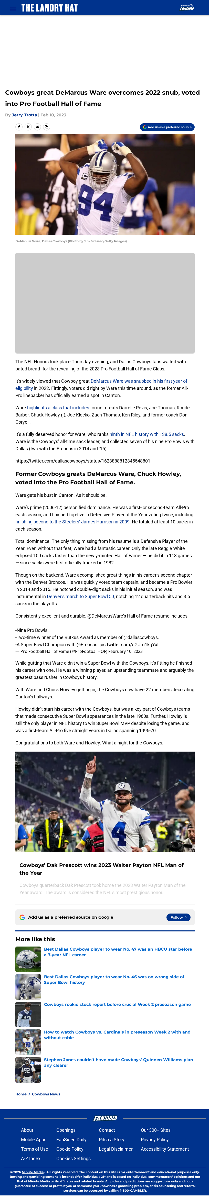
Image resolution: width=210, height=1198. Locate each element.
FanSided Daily (71, 1139)
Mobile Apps (33, 1139)
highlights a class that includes (57, 407)
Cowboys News (46, 1094)
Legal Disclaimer (116, 1149)
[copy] (46, 126)
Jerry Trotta (24, 115)
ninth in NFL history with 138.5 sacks (147, 434)
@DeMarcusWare (105, 616)
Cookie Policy (69, 1149)
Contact (107, 1130)
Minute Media (33, 1172)
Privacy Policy (155, 1139)
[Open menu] (13, 8)
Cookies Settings (73, 1158)
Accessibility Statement (165, 1149)
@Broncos (87, 644)
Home (21, 1094)
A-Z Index (30, 1158)
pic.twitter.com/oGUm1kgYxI (129, 644)
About (27, 1130)
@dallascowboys (140, 637)
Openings (66, 1130)
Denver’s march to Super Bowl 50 (80, 596)
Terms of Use (34, 1149)
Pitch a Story (111, 1139)
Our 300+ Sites (156, 1130)
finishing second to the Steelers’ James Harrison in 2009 (72, 521)
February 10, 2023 (125, 651)
